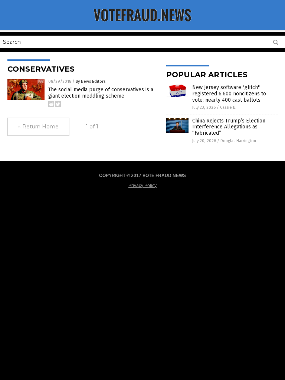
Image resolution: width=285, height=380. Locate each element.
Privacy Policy (142, 185)
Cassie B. (228, 107)
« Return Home (38, 126)
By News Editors (90, 81)
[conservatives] (142, 24)
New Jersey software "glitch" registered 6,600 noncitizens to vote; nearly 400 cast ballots (229, 93)
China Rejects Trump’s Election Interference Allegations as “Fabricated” (228, 127)
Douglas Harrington (238, 140)
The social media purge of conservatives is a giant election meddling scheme (100, 92)
